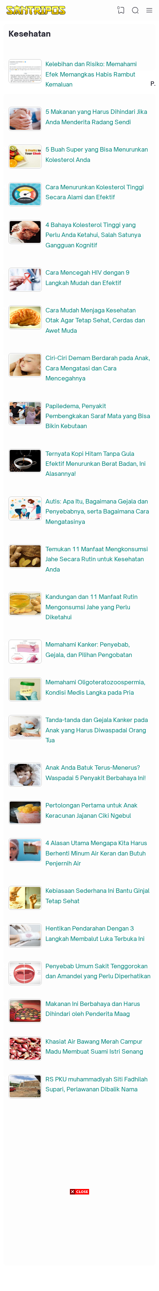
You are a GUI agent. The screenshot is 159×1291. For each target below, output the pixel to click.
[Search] (135, 10)
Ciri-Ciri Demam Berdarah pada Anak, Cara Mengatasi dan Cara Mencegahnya (97, 368)
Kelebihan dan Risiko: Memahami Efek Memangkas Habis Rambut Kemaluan (91, 74)
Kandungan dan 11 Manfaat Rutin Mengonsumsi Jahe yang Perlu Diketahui (91, 607)
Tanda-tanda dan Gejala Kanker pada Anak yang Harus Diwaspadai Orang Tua (96, 730)
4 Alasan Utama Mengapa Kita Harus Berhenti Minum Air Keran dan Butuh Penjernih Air (96, 853)
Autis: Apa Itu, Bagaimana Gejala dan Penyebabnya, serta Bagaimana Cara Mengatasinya (97, 511)
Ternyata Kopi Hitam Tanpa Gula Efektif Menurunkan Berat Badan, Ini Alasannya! (95, 464)
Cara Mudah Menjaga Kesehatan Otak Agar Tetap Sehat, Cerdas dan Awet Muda (95, 320)
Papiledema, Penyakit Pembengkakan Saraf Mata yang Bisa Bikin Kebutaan (97, 416)
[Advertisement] (79, 1243)
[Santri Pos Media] (36, 10)
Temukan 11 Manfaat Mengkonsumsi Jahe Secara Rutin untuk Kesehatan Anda (96, 559)
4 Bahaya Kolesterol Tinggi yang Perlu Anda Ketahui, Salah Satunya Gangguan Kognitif (93, 235)
